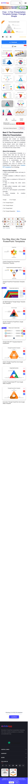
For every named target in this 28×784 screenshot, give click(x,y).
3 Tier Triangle (12, 199)
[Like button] (3, 37)
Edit (20, 46)
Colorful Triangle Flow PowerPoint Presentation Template (11, 262)
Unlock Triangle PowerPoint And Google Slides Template (13, 362)
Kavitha (21, 120)
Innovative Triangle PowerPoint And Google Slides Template (14, 402)
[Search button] (20, 3)
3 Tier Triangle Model (7, 208)
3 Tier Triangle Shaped (8, 205)
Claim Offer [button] (23, 7)
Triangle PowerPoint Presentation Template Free (14, 282)
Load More (14, 717)
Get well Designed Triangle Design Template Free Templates (14, 302)
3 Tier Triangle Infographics (9, 211)
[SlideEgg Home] (14, 726)
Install (20, 123)
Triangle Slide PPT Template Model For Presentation (12, 342)
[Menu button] (25, 3)
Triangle (4, 199)
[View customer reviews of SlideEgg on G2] (13, 768)
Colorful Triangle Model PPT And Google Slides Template (13, 382)
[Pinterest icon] (11, 37)
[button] (24, 248)
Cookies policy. (15, 780)
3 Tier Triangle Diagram (8, 202)
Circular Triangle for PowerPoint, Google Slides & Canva (13, 322)
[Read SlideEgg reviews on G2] (5, 768)
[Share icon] (6, 37)
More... (19, 211)
